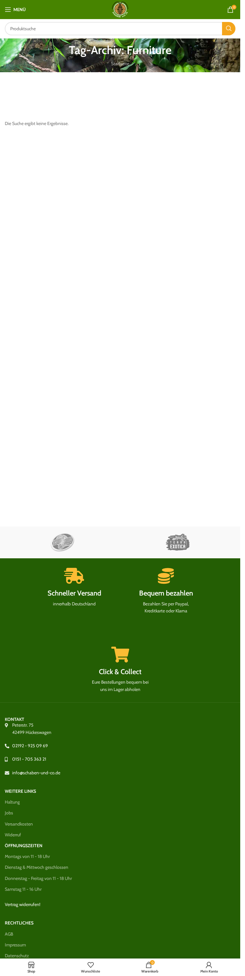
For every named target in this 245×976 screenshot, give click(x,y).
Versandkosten (19, 824)
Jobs (9, 813)
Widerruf (13, 835)
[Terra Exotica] (177, 542)
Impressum (15, 945)
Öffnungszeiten (23, 845)
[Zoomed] (62, 542)
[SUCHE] (228, 28)
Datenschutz (17, 956)
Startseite (120, 63)
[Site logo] (120, 9)
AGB (9, 934)
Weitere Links (20, 791)
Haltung (12, 802)
